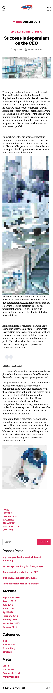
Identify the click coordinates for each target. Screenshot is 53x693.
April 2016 (7, 612)
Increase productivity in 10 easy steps (22, 566)
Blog (13, 32)
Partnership (24, 32)
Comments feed (11, 673)
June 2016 (8, 608)
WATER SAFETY (10, 526)
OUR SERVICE (9, 516)
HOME (5, 509)
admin (19, 49)
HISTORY (7, 513)
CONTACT (7, 529)
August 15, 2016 (35, 49)
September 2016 (11, 597)
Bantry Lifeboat (17, 688)
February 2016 (10, 616)
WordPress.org (10, 677)
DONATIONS (8, 523)
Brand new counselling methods (19, 578)
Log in (5, 665)
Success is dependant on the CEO (26, 40)
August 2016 (9, 601)
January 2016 (9, 619)
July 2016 (7, 605)
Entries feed (8, 669)
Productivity (9, 648)
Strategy (37, 32)
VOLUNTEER (8, 519)
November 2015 (11, 623)
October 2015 (9, 627)
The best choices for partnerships (20, 583)
